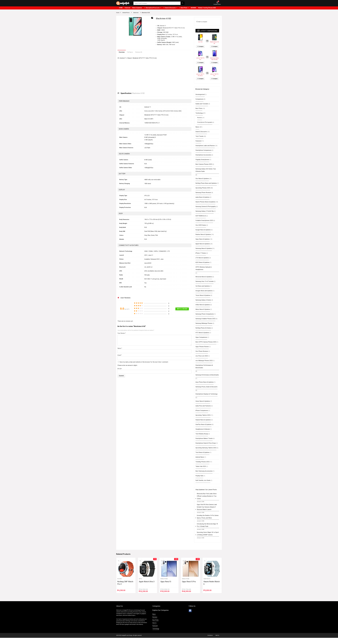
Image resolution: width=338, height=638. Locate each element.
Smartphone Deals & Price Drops (205, 443)
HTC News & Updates (202, 332)
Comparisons (199, 99)
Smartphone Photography (204, 122)
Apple (140, 578)
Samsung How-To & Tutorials (204, 281)
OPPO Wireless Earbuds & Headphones (203, 268)
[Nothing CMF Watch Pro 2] (125, 569)
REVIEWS (193, 7)
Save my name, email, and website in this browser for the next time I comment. (144, 362)
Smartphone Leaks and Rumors (205, 145)
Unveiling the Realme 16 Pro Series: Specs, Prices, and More (208, 517)
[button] (152, 18)
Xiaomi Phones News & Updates (205, 202)
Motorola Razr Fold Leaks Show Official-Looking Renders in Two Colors (207, 496)
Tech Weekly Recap (201, 434)
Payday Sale (199, 476)
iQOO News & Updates (202, 262)
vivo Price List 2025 (201, 356)
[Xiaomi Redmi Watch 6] (212, 569)
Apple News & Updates (202, 244)
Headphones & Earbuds (202, 429)
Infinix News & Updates (202, 305)
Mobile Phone (126, 12)
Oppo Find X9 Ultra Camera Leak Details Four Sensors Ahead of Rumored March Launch (207, 507)
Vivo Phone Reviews (201, 351)
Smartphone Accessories (203, 155)
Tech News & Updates (202, 452)
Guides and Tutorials (201, 104)
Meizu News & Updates (202, 309)
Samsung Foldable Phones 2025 (205, 318)
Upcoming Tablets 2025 (202, 415)
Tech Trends (199, 136)
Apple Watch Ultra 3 (146, 582)
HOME (121, 7)
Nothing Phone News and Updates (206, 183)
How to (154, 623)
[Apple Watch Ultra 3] (147, 569)
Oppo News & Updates (202, 239)
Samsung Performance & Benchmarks (207, 375)
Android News (199, 457)
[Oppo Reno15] (169, 569)
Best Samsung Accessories (203, 471)
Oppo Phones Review (202, 346)
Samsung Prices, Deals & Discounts (206, 387)
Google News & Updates (203, 230)
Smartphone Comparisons (203, 150)
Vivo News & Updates (202, 178)
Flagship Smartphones (202, 159)
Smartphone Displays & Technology (206, 394)
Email (120, 355)
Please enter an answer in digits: (127, 365)
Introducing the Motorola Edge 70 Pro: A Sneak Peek (207, 525)
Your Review (122, 333)
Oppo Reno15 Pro (189, 582)
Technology (199, 113)
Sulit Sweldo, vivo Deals (202, 480)
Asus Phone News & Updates (204, 382)
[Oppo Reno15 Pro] (190, 569)
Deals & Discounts (170, 7)
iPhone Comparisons (201, 410)
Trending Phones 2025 (202, 462)
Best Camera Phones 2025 (203, 164)
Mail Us (217, 635)
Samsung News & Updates (203, 248)
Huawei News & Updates (203, 420)
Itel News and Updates (202, 286)
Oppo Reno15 (165, 582)
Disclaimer (210, 635)
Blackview (136, 12)
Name (120, 348)
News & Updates (137, 7)
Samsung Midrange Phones (203, 323)
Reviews (199, 117)
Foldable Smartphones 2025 (204, 220)
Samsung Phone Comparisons (204, 314)
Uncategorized (200, 94)
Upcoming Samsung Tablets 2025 (205, 448)
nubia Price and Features (203, 406)
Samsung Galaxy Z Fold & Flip (204, 211)
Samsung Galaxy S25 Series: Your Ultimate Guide (205, 170)
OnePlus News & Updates (203, 424)
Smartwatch (207, 578)
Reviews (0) (138, 52)
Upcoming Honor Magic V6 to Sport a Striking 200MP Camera (208, 533)
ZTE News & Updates (202, 258)
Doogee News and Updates (203, 291)
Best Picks (184, 7)
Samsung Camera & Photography (205, 206)
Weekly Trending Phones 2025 (207, 7)
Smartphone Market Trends (204, 438)
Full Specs (130, 52)
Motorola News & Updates (203, 277)
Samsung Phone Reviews (203, 192)
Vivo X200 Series (200, 225)
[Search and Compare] (182, 3)
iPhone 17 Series (200, 253)
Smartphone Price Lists (153, 7)
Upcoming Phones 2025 (202, 188)
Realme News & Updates (203, 234)
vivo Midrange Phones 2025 (204, 360)
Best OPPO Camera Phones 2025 (205, 342)
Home (117, 12)
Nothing (119, 578)
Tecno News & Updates (202, 295)
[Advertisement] (154, 74)
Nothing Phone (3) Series (203, 328)
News (197, 127)
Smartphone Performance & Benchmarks (204, 366)
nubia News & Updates (202, 197)
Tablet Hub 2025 (200, 466)
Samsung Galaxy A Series (203, 300)
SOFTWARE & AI (200, 216)
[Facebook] (190, 610)
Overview (122, 52)
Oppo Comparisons (201, 337)
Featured (127, 7)
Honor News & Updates (202, 401)
